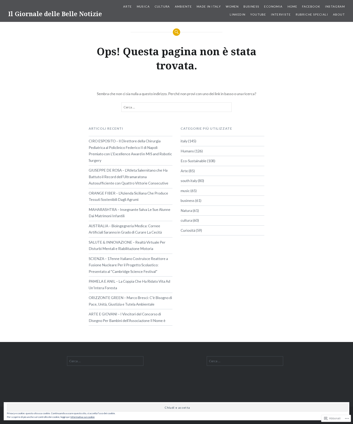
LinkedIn (237, 14)
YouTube (258, 14)
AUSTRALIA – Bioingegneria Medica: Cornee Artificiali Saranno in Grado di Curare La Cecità (125, 229)
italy (184, 141)
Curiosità (188, 230)
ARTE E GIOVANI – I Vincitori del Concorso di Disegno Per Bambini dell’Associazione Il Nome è (127, 317)
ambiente (183, 6)
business (187, 200)
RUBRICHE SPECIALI (312, 14)
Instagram (335, 6)
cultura (186, 220)
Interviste (281, 14)
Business (251, 6)
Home (292, 6)
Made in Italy (209, 6)
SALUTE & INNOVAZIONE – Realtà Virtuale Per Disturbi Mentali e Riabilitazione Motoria (127, 245)
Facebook (311, 6)
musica (143, 6)
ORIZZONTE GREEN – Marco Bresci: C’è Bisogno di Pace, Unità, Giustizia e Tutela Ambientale (130, 300)
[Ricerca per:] (176, 107)
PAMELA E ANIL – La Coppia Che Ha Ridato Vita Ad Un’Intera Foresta (129, 284)
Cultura (162, 6)
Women (232, 6)
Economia (273, 6)
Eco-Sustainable (193, 161)
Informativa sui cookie (82, 416)
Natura (186, 210)
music (185, 190)
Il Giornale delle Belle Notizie (55, 14)
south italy (189, 180)
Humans (187, 151)
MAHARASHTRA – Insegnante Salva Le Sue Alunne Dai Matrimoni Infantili (129, 212)
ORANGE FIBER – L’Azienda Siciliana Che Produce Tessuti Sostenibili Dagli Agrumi (128, 196)
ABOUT (339, 14)
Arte (127, 6)
